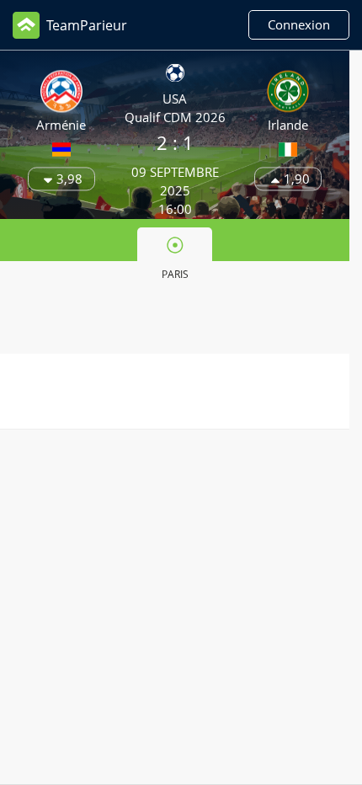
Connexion (299, 24)
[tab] (174, 256)
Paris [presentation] (175, 274)
